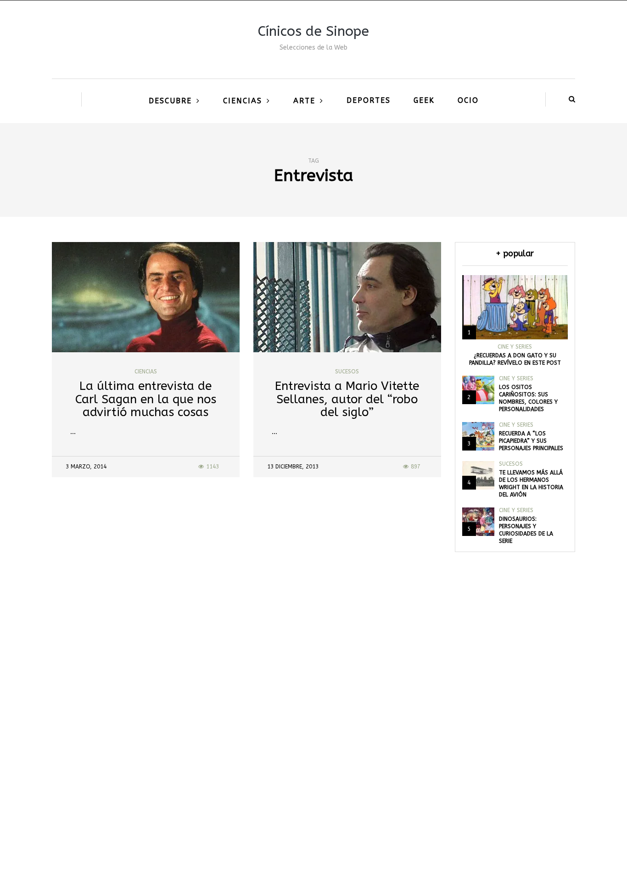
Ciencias (242, 100)
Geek (424, 100)
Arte (304, 100)
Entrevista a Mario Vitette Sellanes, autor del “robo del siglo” (347, 399)
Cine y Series (515, 346)
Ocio (468, 100)
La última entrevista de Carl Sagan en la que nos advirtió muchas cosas (145, 399)
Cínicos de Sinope (313, 31)
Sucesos (347, 371)
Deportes (369, 100)
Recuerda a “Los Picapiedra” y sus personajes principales (531, 440)
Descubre (170, 100)
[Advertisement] (313, 754)
